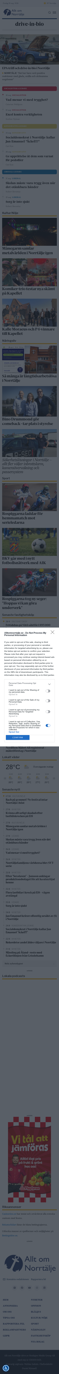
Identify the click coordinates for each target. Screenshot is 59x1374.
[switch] (48, 691)
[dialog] (29, 687)
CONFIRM (17, 737)
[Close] (53, 633)
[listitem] (29, 684)
